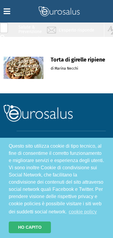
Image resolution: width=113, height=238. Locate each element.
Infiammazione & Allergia (32, 40)
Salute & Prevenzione (30, 29)
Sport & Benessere (28, 63)
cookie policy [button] (83, 211)
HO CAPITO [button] (30, 227)
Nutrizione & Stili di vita (30, 52)
